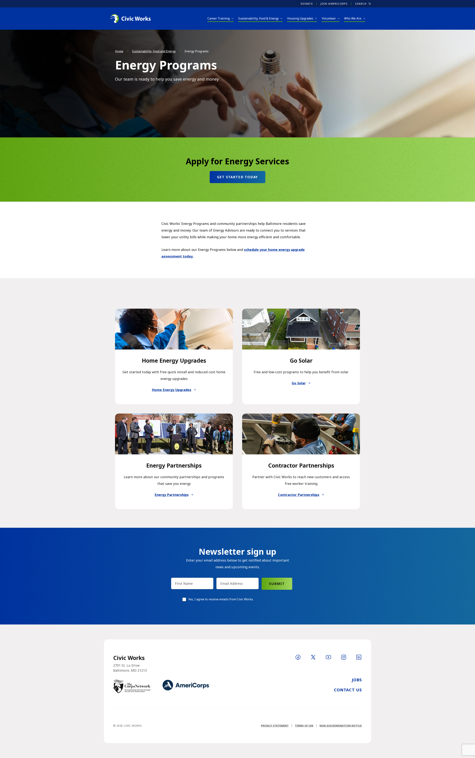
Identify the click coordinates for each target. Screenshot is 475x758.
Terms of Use (304, 725)
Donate (307, 3)
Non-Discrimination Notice (341, 725)
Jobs (357, 679)
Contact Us (348, 689)
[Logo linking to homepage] (130, 18)
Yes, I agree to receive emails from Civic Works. (220, 599)
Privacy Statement (275, 725)
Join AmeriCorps (334, 3)
